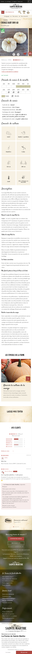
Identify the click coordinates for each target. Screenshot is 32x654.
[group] (16, 521)
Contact (2, 1)
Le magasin (14, 1)
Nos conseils (24, 16)
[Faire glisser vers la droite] (18, 54)
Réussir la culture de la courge (14, 387)
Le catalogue (8, 1)
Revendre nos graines (8, 614)
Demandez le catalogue (8, 598)
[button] (7, 12)
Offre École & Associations (9, 616)
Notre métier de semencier (9, 578)
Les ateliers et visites (8, 581)
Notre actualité (6, 585)
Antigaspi (6, 16)
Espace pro (20, 1)
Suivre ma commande (8, 594)
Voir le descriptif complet (10, 71)
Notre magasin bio (7, 583)
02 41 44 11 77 (16, 543)
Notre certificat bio (7, 611)
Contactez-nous (16, 538)
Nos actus (15, 16)
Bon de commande (7, 600)
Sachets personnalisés (8, 618)
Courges (5, 19)
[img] (4, 455)
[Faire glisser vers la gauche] (14, 54)
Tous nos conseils (7, 602)
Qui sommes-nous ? (7, 576)
